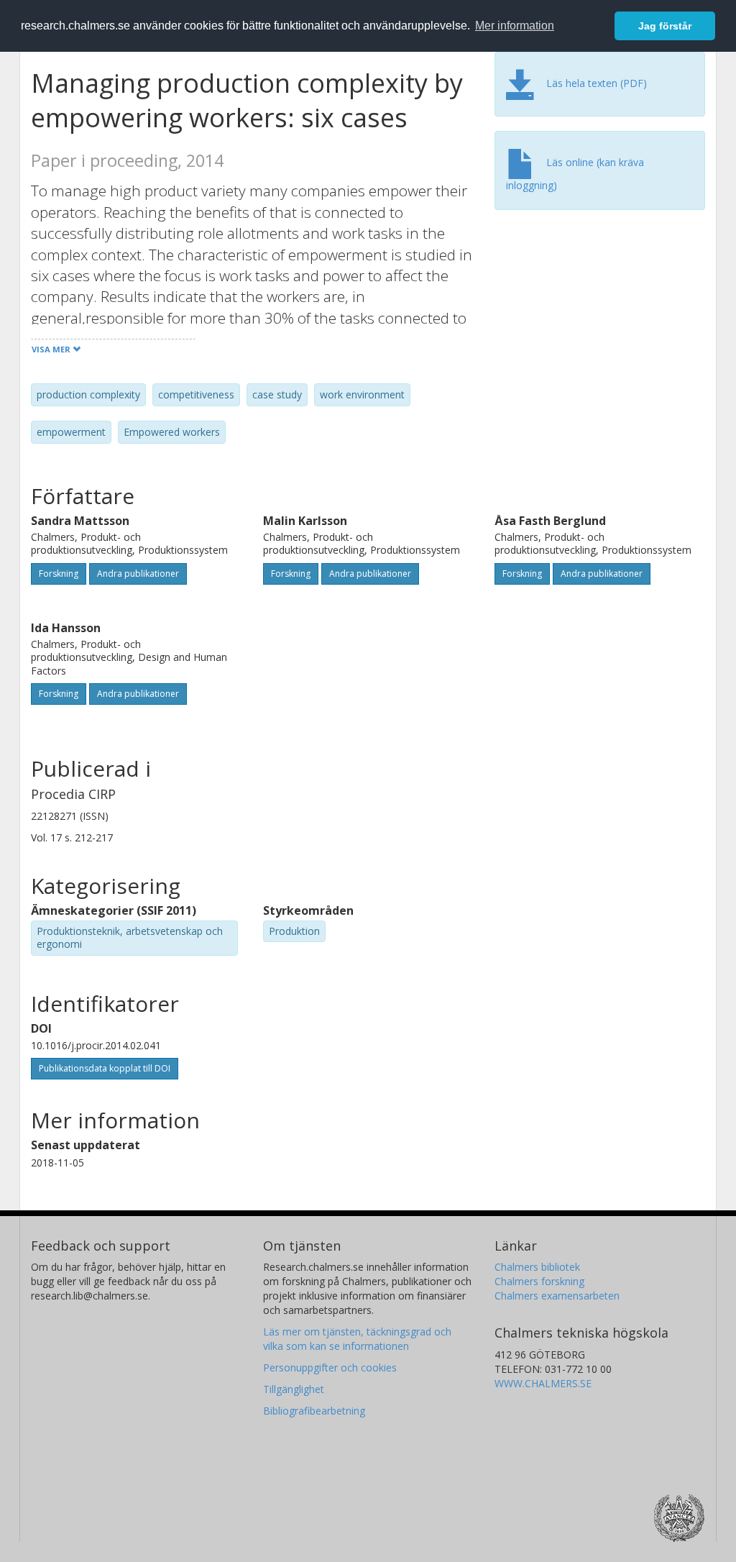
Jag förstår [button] (664, 26)
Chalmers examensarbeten (557, 1295)
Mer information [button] (514, 25)
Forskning (58, 573)
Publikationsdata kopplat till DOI (104, 1068)
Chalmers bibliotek (537, 1267)
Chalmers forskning (539, 1281)
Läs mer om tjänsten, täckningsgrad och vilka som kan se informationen (357, 1339)
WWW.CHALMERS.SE (543, 1383)
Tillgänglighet (293, 1389)
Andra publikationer (138, 573)
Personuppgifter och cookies (330, 1367)
